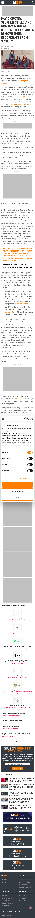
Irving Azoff (16, 102)
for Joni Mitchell (22, 304)
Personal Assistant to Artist (17, 676)
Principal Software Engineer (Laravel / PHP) (16, 741)
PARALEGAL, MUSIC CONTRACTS (17, 690)
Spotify (12, 141)
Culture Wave (14, 728)
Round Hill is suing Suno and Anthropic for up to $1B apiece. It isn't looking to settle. (20, 807)
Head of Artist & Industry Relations (17, 618)
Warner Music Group (24, 92)
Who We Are (4, 879)
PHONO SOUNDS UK (17, 663)
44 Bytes (10, 915)
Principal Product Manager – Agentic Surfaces (17, 646)
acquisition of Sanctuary (23, 97)
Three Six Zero (23, 677)
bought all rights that (18, 104)
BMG (2, 97)
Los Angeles (5, 728)
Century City (6, 691)
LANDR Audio (22, 619)
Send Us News (5, 900)
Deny (17, 497)
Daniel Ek (10, 399)
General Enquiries (7, 903)
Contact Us (4, 895)
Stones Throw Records (14, 715)
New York (10, 648)
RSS (22, 903)
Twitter (23, 900)
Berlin (9, 677)
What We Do (4, 882)
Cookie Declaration (25, 887)
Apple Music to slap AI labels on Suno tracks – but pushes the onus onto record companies (21, 780)
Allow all (17, 485)
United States (17, 648)
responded (18, 399)
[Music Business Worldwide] (17, 2)
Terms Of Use (23, 879)
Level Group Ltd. (21, 634)
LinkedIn (23, 898)
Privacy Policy (23, 884)
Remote (4, 743)
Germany (14, 677)
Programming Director (17, 705)
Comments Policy (24, 882)
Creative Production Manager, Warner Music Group (16, 733)
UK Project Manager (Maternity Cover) (14, 713)
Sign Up (19, 768)
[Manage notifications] (30, 907)
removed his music (19, 150)
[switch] (30, 458)
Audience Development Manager (12, 720)
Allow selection (17, 491)
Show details (24, 478)
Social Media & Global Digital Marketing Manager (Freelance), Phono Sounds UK (17, 660)
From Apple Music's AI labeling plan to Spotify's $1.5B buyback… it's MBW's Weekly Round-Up (21, 794)
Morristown (7, 707)
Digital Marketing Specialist (11, 726)
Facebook (24, 895)
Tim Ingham (6, 48)
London (4, 715)
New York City (13, 619)
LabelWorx (11, 743)
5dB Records (11, 722)
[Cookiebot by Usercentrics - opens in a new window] (25, 418)
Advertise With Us (6, 898)
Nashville (12, 634)
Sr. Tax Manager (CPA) (17, 632)
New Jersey (14, 707)
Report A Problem (6, 906)
